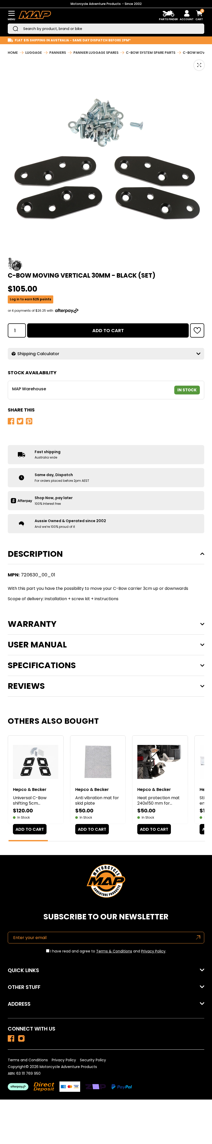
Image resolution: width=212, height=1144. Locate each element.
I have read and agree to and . (107, 951)
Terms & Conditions (114, 951)
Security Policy (93, 1060)
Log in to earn (30, 299)
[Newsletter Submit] (198, 937)
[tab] (28, 840)
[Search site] (15, 28)
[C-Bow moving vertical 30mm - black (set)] (11, 1038)
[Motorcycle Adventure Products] (34, 16)
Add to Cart (108, 330)
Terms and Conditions (28, 1060)
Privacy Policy (153, 951)
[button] (197, 330)
